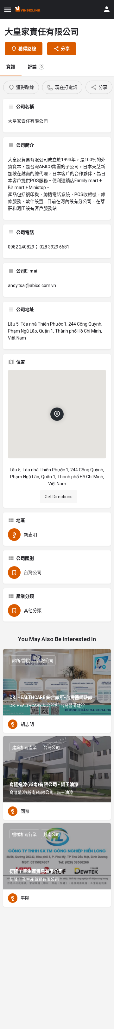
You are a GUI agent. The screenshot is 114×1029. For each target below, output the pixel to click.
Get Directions (59, 496)
